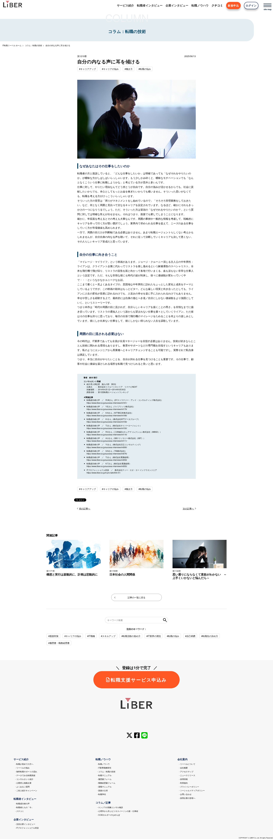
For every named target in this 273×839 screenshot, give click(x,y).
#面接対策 (53, 636)
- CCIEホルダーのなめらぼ (108, 814)
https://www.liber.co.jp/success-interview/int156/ (107, 421)
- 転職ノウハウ (103, 764)
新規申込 (233, 5)
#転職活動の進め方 (130, 636)
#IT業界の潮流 (153, 636)
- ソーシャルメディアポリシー (192, 790)
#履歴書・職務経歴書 (59, 642)
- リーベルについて (187, 764)
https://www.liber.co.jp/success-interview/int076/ (107, 453)
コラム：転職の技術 (33, 45)
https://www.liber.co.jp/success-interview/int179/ (107, 409)
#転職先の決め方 (209, 636)
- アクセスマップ (186, 771)
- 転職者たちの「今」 (24, 807)
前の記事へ (84, 508)
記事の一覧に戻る (136, 597)
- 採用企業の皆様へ (187, 798)
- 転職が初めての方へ (24, 764)
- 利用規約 (183, 782)
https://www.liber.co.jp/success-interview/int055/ (107, 466)
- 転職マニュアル (104, 775)
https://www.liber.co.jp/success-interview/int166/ (107, 415)
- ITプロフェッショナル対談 (27, 827)
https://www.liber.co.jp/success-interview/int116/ (107, 434)
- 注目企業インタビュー (25, 824)
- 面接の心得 (102, 790)
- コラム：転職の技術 (106, 771)
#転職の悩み (145, 68)
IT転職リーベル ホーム (11, 45)
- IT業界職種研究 (104, 767)
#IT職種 (91, 636)
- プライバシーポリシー (189, 786)
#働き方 (129, 68)
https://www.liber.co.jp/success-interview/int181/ (107, 402)
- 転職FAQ (101, 794)
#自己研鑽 (190, 636)
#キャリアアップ (87, 68)
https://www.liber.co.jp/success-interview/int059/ (107, 460)
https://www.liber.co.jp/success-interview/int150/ (107, 428)
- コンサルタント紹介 (24, 779)
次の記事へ (188, 508)
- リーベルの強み (22, 767)
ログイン (251, 5)
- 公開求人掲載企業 (23, 782)
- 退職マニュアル (104, 786)
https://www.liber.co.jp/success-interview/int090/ (107, 447)
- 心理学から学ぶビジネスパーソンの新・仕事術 (117, 811)
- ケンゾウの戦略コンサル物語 (110, 807)
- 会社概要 (183, 767)
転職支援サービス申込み (139, 679)
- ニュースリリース (187, 775)
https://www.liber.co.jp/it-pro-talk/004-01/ (104, 472)
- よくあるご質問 (22, 786)
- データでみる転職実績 (25, 775)
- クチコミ (19, 811)
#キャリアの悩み (110, 68)
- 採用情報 (183, 779)
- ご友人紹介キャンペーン (26, 790)
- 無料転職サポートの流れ (26, 771)
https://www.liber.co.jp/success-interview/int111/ (107, 440)
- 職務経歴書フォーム (106, 782)
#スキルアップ (108, 636)
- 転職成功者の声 (22, 803)
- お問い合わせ (185, 794)
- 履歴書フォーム (104, 779)
